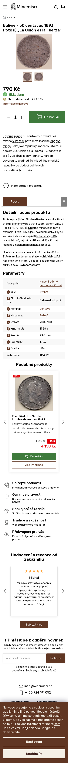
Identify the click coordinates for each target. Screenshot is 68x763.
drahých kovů (11, 240)
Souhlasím (34, 754)
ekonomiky (18, 223)
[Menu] (5, 7)
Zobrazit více (34, 624)
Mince (43, 281)
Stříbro (44, 292)
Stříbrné (33, 228)
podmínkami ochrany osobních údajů (34, 670)
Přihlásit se (56, 658)
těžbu (54, 236)
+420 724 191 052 (38, 692)
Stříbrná (8, 136)
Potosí (44, 315)
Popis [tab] (14, 202)
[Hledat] (55, 7)
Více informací (34, 465)
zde (17, 732)
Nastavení (34, 742)
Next (64, 421)
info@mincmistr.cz (38, 686)
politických (37, 165)
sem (57, 724)
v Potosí (18, 141)
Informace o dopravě (15, 103)
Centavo (45, 308)
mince (18, 136)
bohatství (42, 236)
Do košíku (51, 117)
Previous (5, 421)
